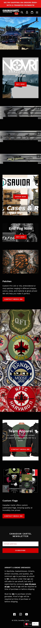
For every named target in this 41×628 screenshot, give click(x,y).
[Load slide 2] (21, 119)
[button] (31, 624)
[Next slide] (34, 119)
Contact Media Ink (13, 299)
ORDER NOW (20, 196)
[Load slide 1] (19, 119)
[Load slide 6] (25, 142)
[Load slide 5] (23, 142)
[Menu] (37, 12)
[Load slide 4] (21, 142)
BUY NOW (20, 84)
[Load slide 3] (19, 142)
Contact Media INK (20, 449)
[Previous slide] (6, 119)
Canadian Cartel (23, 620)
